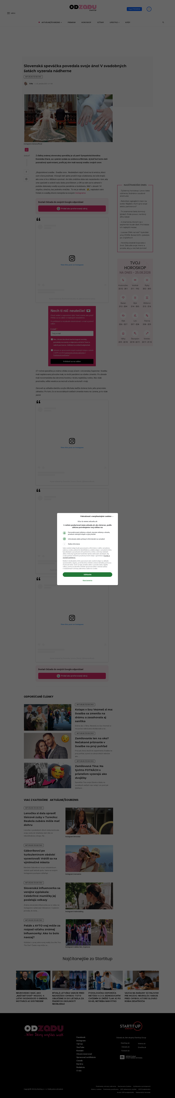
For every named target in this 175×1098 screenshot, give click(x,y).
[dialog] (87, 549)
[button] (87, 544)
